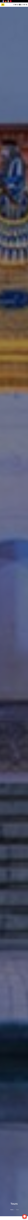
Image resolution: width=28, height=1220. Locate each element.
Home (11, 1209)
